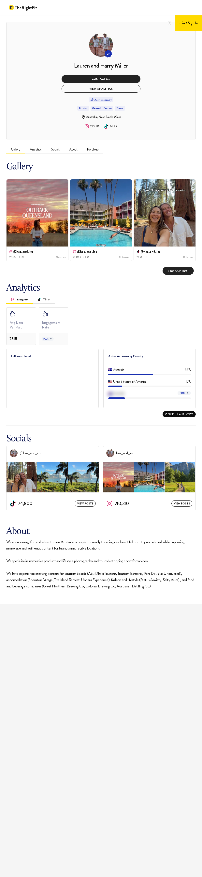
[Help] (169, 23)
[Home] (23, 8)
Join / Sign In (188, 23)
